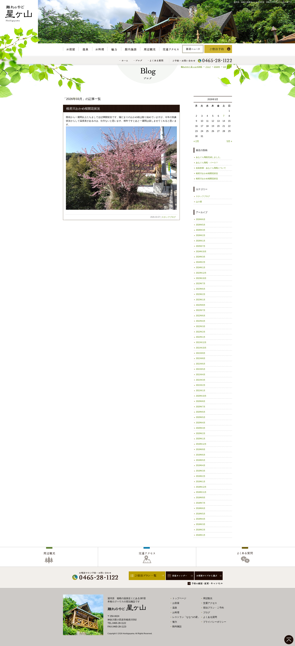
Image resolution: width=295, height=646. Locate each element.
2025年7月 (200, 246)
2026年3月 (200, 230)
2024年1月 (200, 267)
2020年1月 (200, 438)
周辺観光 (207, 598)
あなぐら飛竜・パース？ (207, 162)
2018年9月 (200, 497)
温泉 (174, 607)
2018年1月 (200, 535)
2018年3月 (200, 524)
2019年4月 (200, 465)
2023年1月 (200, 299)
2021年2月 (200, 385)
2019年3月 (200, 471)
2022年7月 (200, 310)
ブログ (206, 612)
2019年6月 (200, 455)
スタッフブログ (169, 217)
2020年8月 (200, 401)
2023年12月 (201, 273)
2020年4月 (200, 422)
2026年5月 (200, 225)
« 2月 (196, 141)
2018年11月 (201, 492)
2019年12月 (201, 444)
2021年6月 (200, 364)
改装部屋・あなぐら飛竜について (211, 168)
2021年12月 (201, 342)
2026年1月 (200, 241)
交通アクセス (210, 603)
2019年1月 (200, 481)
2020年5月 (200, 417)
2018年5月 (200, 514)
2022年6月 (200, 315)
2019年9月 (200, 449)
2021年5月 (200, 369)
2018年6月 (200, 508)
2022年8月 (200, 305)
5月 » (229, 141)
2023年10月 (201, 278)
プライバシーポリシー (214, 621)
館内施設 (177, 626)
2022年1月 (200, 337)
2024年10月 (201, 251)
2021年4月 (200, 374)
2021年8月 (200, 358)
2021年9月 (200, 353)
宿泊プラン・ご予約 (213, 607)
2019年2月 (200, 476)
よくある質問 (210, 617)
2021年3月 (200, 380)
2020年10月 (201, 396)
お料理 (175, 612)
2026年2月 (200, 235)
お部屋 (175, 603)
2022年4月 (200, 321)
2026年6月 (200, 219)
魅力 (174, 621)
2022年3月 (200, 326)
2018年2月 (200, 530)
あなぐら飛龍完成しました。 (209, 157)
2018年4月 (200, 519)
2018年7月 (200, 503)
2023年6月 (200, 289)
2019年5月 (200, 460)
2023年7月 (200, 283)
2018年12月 (201, 487)
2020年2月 (200, 433)
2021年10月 (201, 348)
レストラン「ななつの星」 (186, 617)
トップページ (179, 598)
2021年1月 (200, 390)
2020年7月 (200, 406)
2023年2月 (200, 294)
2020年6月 (200, 412)
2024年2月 (200, 262)
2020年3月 (200, 428)
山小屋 (199, 202)
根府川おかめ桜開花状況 (83, 108)
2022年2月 (200, 332)
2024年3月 (200, 257)
